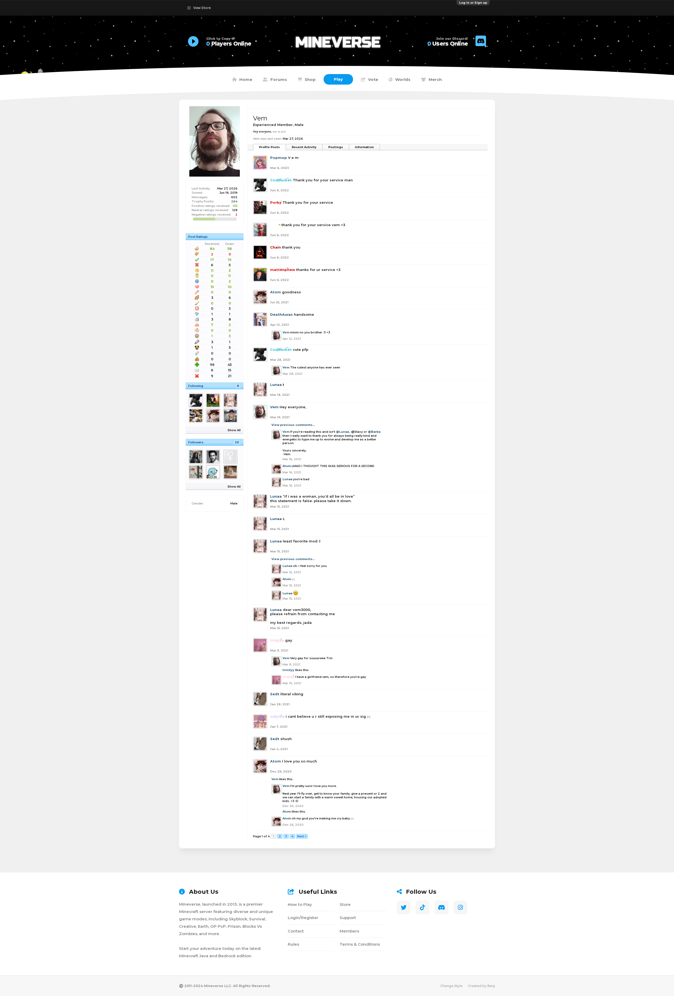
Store (345, 904)
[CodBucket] (197, 400)
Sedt (274, 694)
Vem (286, 332)
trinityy (288, 670)
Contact (296, 931)
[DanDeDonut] (197, 416)
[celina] (231, 472)
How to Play (300, 904)
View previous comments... (293, 425)
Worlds (402, 79)
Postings (335, 147)
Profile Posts (269, 147)
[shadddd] (197, 472)
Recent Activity (304, 147)
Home (245, 79)
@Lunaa (342, 432)
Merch (435, 79)
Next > (301, 836)
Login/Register (303, 917)
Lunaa (276, 384)
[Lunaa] (231, 400)
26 (237, 442)
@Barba (374, 432)
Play (338, 79)
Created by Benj (481, 986)
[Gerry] (214, 472)
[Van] (214, 400)
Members (349, 931)
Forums (278, 79)
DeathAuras (281, 314)
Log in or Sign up (473, 2)
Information (364, 147)
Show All (234, 430)
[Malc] (231, 416)
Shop (310, 79)
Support (348, 917)
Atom (275, 292)
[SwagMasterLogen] (214, 457)
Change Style (451, 986)
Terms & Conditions (360, 944)
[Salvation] (197, 457)
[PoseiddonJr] (231, 457)
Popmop (278, 158)
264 (234, 201)
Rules (293, 944)
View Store (202, 8)
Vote (373, 79)
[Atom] (214, 416)
